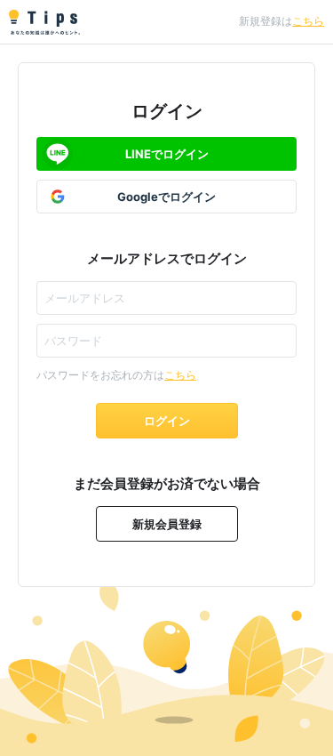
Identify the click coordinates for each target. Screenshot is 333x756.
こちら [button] (308, 21)
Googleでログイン (166, 196)
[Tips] (44, 22)
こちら (180, 375)
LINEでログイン (167, 154)
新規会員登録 (167, 524)
